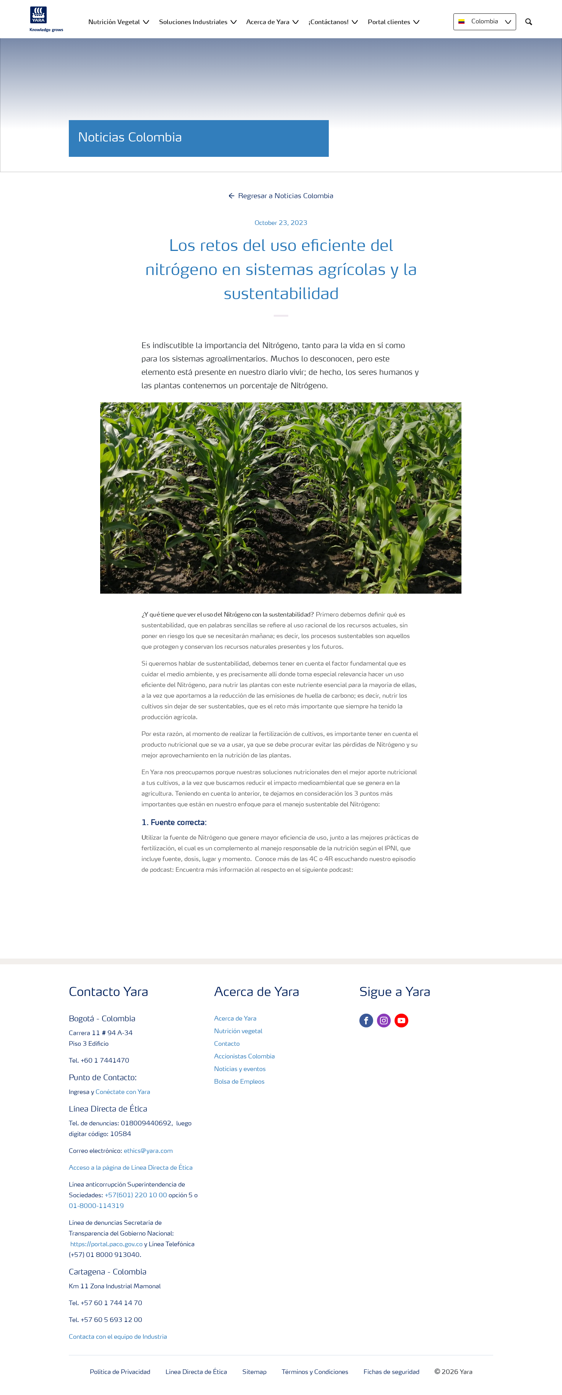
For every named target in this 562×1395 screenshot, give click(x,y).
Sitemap (254, 1372)
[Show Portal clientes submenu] (416, 21)
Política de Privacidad (120, 1372)
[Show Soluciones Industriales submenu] (234, 21)
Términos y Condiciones (315, 1372)
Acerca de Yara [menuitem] (267, 22)
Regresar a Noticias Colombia (285, 196)
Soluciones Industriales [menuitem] (193, 22)
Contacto (227, 1044)
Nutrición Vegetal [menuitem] (114, 22)
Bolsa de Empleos (239, 1082)
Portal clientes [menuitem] (389, 22)
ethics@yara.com (148, 1151)
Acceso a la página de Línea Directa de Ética (131, 1168)
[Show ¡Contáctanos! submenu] (355, 21)
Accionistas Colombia (244, 1057)
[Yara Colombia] (46, 19)
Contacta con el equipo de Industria (118, 1337)
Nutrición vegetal (238, 1032)
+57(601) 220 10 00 (136, 1196)
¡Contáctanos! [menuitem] (329, 22)
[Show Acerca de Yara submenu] (295, 21)
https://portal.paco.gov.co (106, 1245)
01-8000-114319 (96, 1206)
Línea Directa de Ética (196, 1372)
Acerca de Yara (235, 1019)
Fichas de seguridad (391, 1372)
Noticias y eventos (240, 1069)
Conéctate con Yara (123, 1092)
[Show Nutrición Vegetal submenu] (146, 21)
